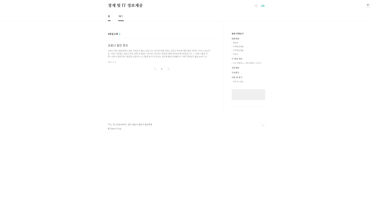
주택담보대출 (238, 46)
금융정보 (235, 38)
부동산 (235, 54)
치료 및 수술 (238, 81)
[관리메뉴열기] (368, 5)
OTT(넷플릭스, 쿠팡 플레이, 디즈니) (247, 63)
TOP (263, 125)
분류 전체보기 (238, 33)
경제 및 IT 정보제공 (125, 6)
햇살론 (235, 42)
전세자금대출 (238, 50)
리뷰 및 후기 (237, 77)
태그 (121, 16)
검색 (256, 6)
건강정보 (235, 67)
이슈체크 (235, 72)
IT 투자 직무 (237, 58)
